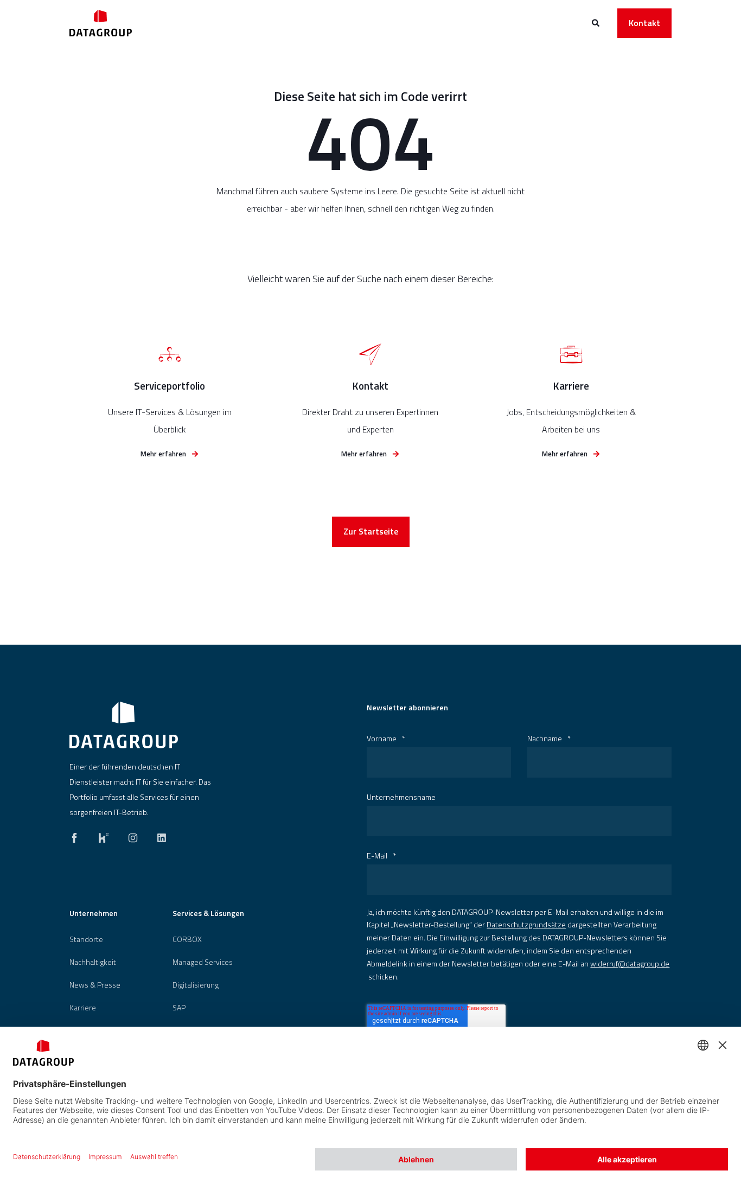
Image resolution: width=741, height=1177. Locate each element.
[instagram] (133, 835)
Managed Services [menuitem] (203, 962)
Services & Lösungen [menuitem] (208, 914)
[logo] (123, 725)
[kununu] (103, 835)
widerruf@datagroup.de (629, 963)
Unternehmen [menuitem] (93, 914)
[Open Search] (596, 22)
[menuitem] (86, 939)
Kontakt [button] (644, 22)
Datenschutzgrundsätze (526, 924)
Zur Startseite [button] (370, 531)
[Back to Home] (100, 23)
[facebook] (77, 835)
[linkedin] (158, 835)
